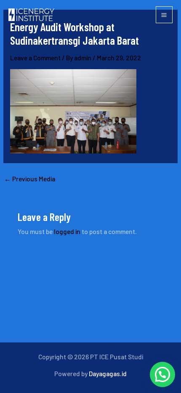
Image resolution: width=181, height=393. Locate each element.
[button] (162, 374)
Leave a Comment (35, 58)
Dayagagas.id (108, 373)
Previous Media (29, 178)
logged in (67, 231)
